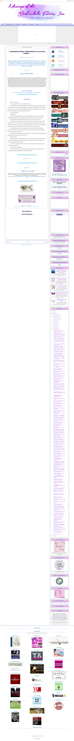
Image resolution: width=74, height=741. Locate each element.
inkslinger (23, 206)
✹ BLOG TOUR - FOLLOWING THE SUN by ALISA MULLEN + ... (59, 338)
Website (12, 176)
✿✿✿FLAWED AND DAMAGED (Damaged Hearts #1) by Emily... (59, 430)
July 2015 (55, 322)
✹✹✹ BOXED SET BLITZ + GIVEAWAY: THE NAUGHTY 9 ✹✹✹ (62, 300)
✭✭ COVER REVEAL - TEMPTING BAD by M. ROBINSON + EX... (59, 488)
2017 (53, 310)
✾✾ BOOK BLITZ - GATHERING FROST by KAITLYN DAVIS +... (59, 387)
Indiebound (25, 92)
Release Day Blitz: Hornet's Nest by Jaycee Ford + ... (59, 509)
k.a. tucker (27, 206)
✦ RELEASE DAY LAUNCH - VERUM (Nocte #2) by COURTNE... (58, 519)
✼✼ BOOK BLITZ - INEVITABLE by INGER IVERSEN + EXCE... (59, 336)
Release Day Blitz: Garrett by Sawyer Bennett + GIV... (58, 406)
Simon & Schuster (37, 92)
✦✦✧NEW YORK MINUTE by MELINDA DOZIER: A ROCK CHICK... (58, 476)
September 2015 (56, 319)
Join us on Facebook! (61, 52)
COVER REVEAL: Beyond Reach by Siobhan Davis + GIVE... (58, 447)
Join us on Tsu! (61, 66)
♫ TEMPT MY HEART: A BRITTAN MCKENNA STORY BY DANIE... (59, 356)
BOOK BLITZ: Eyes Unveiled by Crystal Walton (58, 427)
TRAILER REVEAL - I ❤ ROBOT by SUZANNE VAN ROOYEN (59, 347)
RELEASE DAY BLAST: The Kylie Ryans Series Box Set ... (58, 444)
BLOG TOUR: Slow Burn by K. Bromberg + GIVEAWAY (58, 354)
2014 (53, 535)
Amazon (14, 92)
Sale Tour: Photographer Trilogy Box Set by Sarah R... (58, 411)
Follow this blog (59, 214)
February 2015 (56, 329)
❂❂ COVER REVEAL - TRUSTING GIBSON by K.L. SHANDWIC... (59, 442)
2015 (53, 313)
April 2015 (55, 326)
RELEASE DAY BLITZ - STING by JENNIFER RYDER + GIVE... (59, 334)
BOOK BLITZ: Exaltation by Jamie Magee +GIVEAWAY (59, 437)
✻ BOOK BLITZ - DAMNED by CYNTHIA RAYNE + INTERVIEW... (58, 381)
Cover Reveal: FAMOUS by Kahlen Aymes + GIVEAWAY (59, 454)
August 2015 (55, 320)
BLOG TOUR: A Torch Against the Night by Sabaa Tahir (61, 286)
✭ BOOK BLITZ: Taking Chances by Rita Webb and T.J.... (58, 471)
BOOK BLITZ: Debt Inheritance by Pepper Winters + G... (59, 451)
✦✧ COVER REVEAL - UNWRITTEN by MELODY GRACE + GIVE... (58, 459)
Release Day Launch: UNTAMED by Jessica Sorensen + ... (58, 344)
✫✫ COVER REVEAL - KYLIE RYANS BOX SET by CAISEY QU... (58, 494)
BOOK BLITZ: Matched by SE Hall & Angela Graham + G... (59, 401)
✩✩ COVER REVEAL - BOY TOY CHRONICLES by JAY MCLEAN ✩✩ (59, 341)
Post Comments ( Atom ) (29, 244)
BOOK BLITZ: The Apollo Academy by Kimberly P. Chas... (59, 374)
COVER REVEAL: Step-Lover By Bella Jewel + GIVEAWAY (58, 418)
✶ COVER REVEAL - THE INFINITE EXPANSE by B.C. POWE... (59, 351)
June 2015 (55, 323)
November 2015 (56, 316)
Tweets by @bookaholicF (59, 194)
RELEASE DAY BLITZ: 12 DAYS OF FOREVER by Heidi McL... (59, 529)
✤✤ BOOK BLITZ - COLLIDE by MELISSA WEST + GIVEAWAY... (59, 469)
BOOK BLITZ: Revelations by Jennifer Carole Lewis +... (58, 479)
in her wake (19, 206)
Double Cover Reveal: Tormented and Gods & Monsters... (59, 474)
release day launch (36, 206)
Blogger (59, 61)
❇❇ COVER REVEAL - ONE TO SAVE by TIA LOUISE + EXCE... (59, 384)
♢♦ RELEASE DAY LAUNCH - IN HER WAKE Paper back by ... (58, 464)
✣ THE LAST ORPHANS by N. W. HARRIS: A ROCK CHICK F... (59, 376)
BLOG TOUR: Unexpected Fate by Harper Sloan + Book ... (59, 404)
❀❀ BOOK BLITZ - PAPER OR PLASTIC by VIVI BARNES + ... (58, 514)
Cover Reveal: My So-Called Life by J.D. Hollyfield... (59, 367)
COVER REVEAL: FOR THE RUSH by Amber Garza (59, 364)
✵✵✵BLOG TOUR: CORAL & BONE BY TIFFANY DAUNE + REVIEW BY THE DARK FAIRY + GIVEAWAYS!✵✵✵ (61, 271)
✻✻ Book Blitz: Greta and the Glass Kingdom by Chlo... (59, 467)
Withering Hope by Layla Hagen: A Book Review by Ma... (59, 378)
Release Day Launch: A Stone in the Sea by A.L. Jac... (58, 371)
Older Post (46, 241)
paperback (31, 206)
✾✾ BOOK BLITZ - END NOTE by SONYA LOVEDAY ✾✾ (59, 522)
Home (27, 241)
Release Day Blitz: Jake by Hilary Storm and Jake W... (58, 456)
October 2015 (55, 317)
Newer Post (8, 241)
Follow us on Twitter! (61, 57)
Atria (27, 177)
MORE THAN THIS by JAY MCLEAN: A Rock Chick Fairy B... (59, 527)
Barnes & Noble (19, 92)
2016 (53, 312)
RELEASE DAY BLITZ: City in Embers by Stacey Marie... (58, 497)
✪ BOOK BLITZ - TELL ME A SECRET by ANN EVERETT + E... (58, 491)
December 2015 (56, 314)
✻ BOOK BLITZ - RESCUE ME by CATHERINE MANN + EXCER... (59, 524)
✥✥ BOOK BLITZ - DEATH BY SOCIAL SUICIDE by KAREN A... (59, 432)
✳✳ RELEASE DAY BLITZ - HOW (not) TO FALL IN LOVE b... (59, 512)
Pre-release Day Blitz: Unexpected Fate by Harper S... (59, 435)
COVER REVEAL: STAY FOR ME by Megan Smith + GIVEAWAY (58, 415)
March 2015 (55, 328)
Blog (9, 176)
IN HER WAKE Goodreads (40, 176)
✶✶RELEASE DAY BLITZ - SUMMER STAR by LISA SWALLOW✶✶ (57, 396)
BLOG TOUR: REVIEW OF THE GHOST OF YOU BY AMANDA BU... (58, 361)
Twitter (24, 176)
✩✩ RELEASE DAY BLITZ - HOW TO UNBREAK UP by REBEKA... (59, 462)
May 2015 (55, 325)
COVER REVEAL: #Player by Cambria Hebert (58, 425)
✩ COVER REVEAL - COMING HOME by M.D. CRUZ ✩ (58, 331)
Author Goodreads (30, 176)
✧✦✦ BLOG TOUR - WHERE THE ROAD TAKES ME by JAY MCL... (59, 449)
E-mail (63, 61)
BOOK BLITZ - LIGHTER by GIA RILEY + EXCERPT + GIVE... (58, 349)
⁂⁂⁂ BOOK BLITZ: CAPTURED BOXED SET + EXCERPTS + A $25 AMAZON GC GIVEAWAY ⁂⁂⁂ (62, 293)
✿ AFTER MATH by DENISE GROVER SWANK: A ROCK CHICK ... (58, 482)
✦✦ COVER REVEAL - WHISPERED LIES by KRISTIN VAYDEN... (58, 485)
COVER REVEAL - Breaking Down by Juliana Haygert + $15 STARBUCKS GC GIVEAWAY (62, 279)
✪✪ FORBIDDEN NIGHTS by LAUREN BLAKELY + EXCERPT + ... (59, 389)
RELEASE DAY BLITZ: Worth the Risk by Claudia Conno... (58, 516)
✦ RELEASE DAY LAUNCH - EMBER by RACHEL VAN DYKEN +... (59, 392)
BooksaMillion (30, 92)
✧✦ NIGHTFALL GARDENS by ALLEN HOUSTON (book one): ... (59, 507)
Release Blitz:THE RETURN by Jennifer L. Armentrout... (58, 423)
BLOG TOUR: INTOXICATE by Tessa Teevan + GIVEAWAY (58, 439)
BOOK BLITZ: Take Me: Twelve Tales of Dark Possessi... (58, 504)
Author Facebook (18, 176)
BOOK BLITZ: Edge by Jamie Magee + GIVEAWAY (58, 369)
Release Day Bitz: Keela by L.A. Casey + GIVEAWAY (58, 532)
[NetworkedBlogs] (59, 213)
